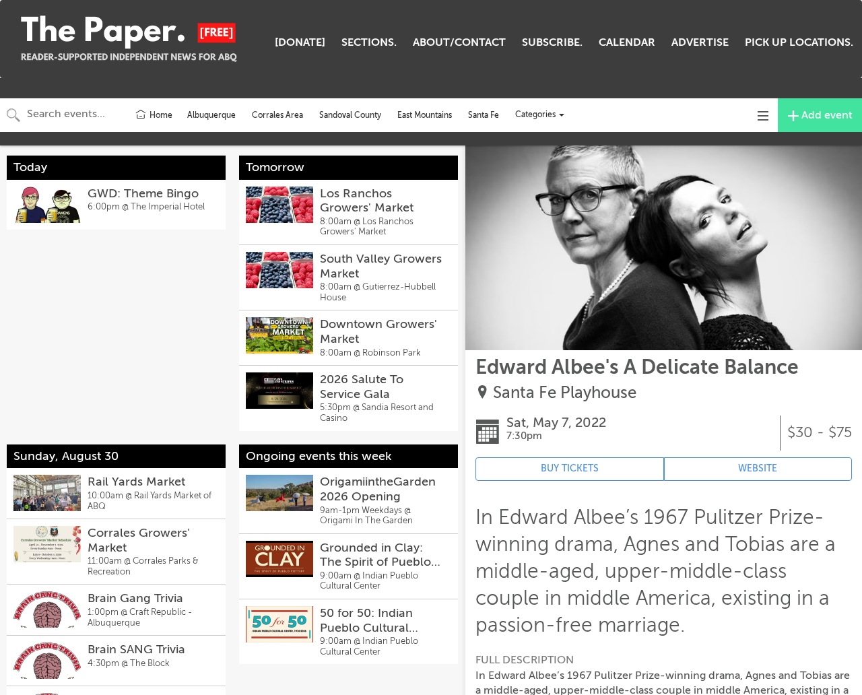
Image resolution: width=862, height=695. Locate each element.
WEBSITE (757, 468)
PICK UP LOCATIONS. (799, 42)
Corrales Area (277, 115)
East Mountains (424, 115)
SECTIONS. (369, 42)
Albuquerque (211, 115)
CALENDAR (627, 42)
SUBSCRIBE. (552, 42)
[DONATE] (300, 42)
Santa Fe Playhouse (564, 393)
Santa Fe (483, 115)
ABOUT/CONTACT (459, 42)
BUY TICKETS (570, 468)
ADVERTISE (700, 42)
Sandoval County (350, 115)
